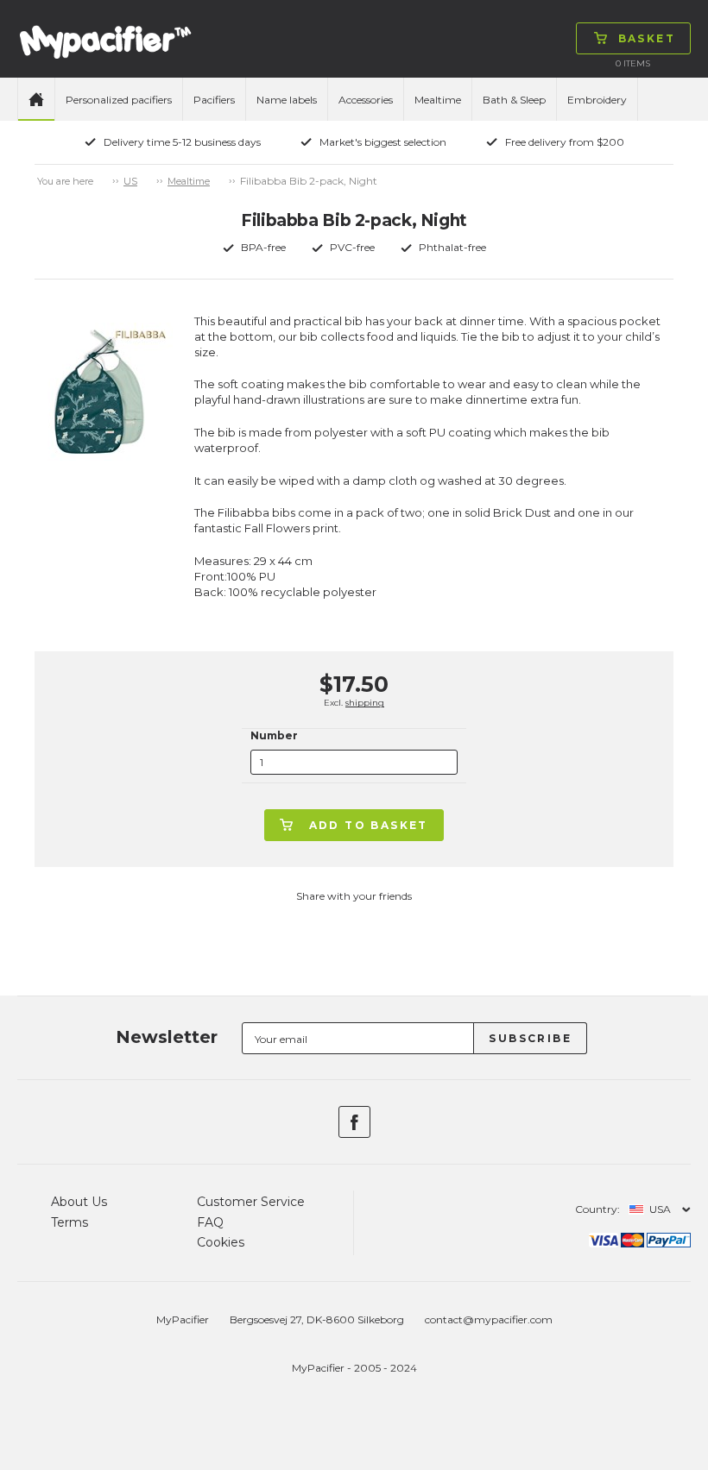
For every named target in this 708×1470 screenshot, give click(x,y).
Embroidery (597, 99)
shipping (364, 702)
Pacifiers (214, 99)
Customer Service (251, 1201)
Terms (69, 1222)
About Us (79, 1201)
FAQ (210, 1222)
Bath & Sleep (514, 99)
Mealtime (437, 99)
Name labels (286, 99)
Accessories (365, 99)
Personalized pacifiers (119, 99)
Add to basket (368, 825)
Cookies (220, 1242)
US (130, 181)
